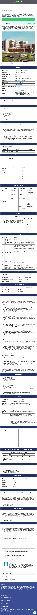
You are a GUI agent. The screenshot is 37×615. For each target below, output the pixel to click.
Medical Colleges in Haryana (20, 90)
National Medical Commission (20, 80)
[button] (34, 5)
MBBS (16, 88)
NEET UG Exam (18, 86)
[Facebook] (3, 573)
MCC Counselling (23, 239)
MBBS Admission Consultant (6, 595)
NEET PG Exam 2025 (5, 603)
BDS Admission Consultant (6, 597)
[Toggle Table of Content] (11, 64)
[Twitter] (7, 573)
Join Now (32, 23)
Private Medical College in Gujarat (9, 579)
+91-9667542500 (9, 611)
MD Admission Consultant (5, 598)
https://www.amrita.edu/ (19, 84)
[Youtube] (10, 573)
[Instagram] (4, 573)
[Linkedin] (6, 573)
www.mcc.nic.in (19, 307)
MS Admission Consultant (5, 600)
